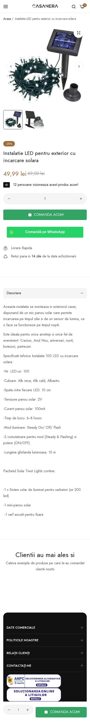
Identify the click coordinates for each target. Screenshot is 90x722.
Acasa (7, 19)
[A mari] (78, 33)
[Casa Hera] (45, 6)
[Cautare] (74, 6)
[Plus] (81, 198)
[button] (79, 66)
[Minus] (9, 198)
